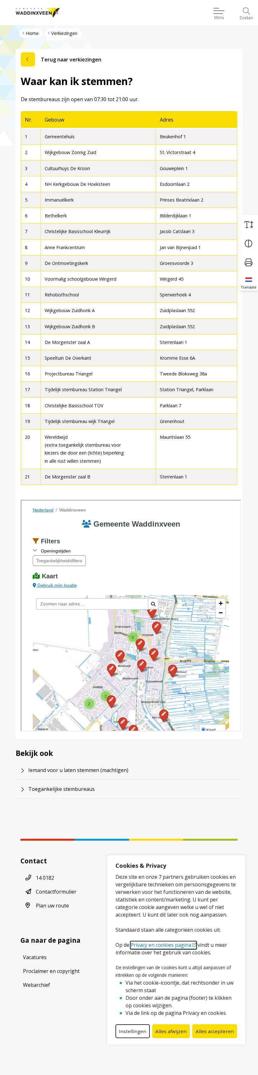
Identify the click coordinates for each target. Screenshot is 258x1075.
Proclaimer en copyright (51, 971)
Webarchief (36, 984)
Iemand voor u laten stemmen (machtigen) (78, 770)
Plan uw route (52, 905)
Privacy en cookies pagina (161, 944)
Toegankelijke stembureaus (61, 789)
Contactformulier (56, 891)
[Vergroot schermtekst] (248, 224)
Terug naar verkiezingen (71, 59)
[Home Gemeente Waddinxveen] (38, 12)
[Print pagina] (248, 262)
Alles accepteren (215, 1031)
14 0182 (45, 877)
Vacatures (35, 957)
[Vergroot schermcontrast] (248, 243)
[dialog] (176, 950)
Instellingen (132, 1031)
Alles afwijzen (171, 1031)
